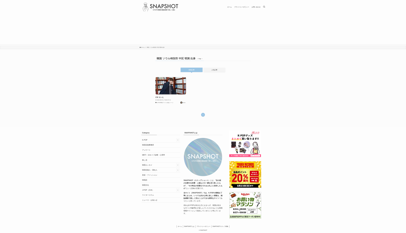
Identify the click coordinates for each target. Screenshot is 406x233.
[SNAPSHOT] (161, 7)
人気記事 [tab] (214, 70)
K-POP (144, 140)
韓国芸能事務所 (148, 145)
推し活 (144, 160)
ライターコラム (148, 195)
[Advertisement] (203, 30)
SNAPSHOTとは (189, 226)
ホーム (180, 226)
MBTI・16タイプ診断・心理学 (153, 155)
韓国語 (144, 180)
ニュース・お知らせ (149, 200)
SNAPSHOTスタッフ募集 (220, 226)
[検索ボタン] (264, 7)
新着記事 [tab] (192, 70)
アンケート (146, 150)
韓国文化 (145, 185)
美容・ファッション (149, 175)
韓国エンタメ (147, 165)
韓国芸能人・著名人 (149, 170)
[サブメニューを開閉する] (177, 140)
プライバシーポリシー (203, 226)
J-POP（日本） (148, 190)
